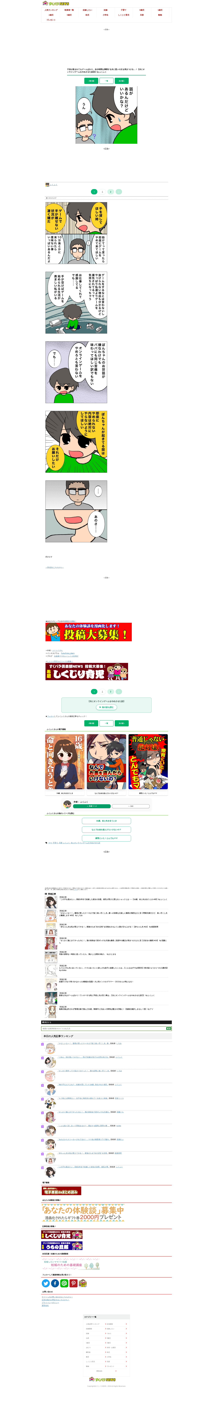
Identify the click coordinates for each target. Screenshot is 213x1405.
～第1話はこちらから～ (54, 567)
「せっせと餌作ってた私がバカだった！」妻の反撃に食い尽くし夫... (83, 1071)
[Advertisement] (106, 46)
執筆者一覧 (69, 10)
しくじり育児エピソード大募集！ (60, 661)
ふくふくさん (57, 650)
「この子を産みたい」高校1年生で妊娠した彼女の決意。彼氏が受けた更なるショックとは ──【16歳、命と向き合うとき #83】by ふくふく (113, 899)
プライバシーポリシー (50, 1303)
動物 (160, 15)
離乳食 (88, 1352)
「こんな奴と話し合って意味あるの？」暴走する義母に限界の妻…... (83, 1126)
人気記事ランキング (92, 1324)
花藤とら (120, 1112)
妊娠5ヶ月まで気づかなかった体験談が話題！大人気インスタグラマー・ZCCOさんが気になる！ (96, 981)
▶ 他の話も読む (106, 707)
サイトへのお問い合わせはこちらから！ (57, 1297)
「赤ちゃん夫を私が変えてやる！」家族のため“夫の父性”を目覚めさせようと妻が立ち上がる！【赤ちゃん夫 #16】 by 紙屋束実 (108, 927)
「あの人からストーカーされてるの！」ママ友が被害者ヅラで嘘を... (83, 1139)
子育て (123, 10)
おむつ (88, 1347)
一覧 (106, 81)
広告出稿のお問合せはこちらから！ (55, 1300)
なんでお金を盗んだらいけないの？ (106, 793)
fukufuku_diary (67, 653)
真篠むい (120, 1139)
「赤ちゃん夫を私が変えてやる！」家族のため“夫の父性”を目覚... (82, 1153)
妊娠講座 (89, 1329)
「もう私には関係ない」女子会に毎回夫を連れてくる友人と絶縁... (82, 1098)
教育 (87, 1357)
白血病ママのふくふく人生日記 (66, 656)
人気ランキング (51, 10)
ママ (50, 843)
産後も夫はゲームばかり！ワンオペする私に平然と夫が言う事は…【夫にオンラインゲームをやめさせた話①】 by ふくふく (107, 995)
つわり (109, 1333)
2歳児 (51, 15)
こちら (75, 889)
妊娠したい (87, 10)
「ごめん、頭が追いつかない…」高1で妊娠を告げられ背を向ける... (83, 1057)
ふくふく (54, 184)
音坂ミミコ (119, 1098)
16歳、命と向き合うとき (65, 793)
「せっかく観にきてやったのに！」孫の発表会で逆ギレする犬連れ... (83, 1112)
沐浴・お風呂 (111, 1347)
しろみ (119, 1043)
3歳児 (69, 15)
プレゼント (51, 20)
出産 (87, 1338)
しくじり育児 (123, 15)
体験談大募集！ (70, 621)
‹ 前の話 (91, 81)
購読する (47, 1022)
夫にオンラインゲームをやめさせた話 (85, 843)
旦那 (142, 15)
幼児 (87, 15)
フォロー (50, 716)
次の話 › (122, 81)
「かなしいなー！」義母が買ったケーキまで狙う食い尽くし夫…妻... (83, 1043)
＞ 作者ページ (92, 806)
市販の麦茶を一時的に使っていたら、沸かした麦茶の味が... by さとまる (87, 954)
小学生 (105, 15)
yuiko (118, 1126)
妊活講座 (110, 1324)
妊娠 (105, 10)
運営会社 (45, 1305)
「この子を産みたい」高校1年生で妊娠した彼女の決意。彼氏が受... (83, 1167)
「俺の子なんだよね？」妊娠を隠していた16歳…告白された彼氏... (82, 1084)
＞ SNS (130, 806)
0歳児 (142, 10)
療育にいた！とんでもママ (148, 793)
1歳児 (160, 10)
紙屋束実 (118, 1153)
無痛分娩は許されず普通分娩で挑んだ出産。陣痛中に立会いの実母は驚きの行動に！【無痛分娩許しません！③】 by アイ (106, 1009)
